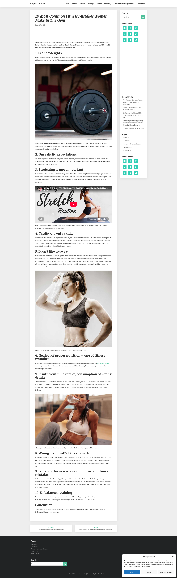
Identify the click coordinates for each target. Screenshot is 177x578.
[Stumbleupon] (136, 40)
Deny (149, 572)
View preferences (166, 572)
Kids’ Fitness (141, 3)
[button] (173, 557)
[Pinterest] (130, 40)
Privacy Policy (127, 147)
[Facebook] (130, 28)
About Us (126, 137)
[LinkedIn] (136, 34)
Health (82, 3)
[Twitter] (125, 34)
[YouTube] (125, 40)
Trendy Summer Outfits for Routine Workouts (132, 109)
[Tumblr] (130, 34)
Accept (132, 572)
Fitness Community (104, 3)
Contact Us (126, 141)
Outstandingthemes (101, 574)
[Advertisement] (73, 34)
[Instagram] (136, 28)
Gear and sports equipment (123, 3)
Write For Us (127, 150)
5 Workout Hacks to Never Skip (133, 128)
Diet (67, 3)
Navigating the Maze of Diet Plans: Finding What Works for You (133, 115)
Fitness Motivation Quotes (132, 144)
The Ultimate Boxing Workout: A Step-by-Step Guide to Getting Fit (133, 102)
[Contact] (125, 28)
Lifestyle (91, 3)
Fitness (74, 3)
